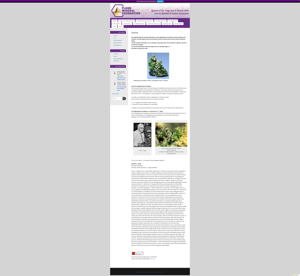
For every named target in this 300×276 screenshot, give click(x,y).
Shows (115, 56)
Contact (115, 35)
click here (152, 258)
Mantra (156, 272)
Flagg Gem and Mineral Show (126, 21)
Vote (115, 38)
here (169, 46)
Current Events (127, 23)
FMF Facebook (116, 23)
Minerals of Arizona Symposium (144, 21)
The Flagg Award (172, 21)
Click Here (160, 1)
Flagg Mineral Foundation (142, 272)
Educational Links (167, 23)
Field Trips (116, 54)
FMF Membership (118, 40)
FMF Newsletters (117, 45)
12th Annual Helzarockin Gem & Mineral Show (121, 77)
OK (123, 98)
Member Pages (178, 23)
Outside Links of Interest (153, 23)
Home (114, 21)
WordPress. (161, 272)
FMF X (120, 26)
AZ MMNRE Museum (139, 23)
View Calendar (115, 93)
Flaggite (163, 148)
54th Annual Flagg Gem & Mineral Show (121, 88)
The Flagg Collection (160, 21)
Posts (114, 26)
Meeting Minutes (118, 42)
